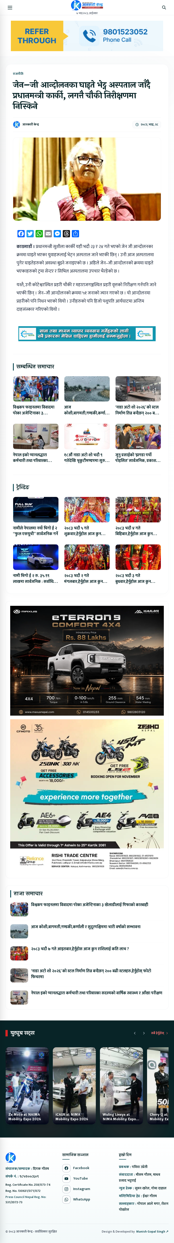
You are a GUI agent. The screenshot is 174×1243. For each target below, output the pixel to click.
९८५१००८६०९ (29, 1176)
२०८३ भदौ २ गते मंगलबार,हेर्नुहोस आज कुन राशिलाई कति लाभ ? (83, 581)
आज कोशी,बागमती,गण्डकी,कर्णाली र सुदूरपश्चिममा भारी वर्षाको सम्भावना (85, 927)
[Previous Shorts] (134, 1033)
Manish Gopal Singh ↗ (152, 1231)
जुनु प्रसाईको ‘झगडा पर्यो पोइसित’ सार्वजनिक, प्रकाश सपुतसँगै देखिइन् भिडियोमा (135, 461)
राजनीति (18, 74)
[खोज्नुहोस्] (164, 7)
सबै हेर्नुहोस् (157, 1033)
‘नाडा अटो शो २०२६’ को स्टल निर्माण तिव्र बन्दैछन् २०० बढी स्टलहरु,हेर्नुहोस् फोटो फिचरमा (138, 413)
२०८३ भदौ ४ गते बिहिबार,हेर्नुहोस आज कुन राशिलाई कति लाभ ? (134, 534)
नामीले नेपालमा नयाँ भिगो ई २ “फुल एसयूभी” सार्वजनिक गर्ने (35, 531)
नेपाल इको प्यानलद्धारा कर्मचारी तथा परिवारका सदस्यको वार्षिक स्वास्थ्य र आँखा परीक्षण (96, 993)
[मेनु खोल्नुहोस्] (9, 7)
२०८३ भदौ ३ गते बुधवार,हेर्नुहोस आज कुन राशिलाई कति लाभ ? (133, 581)
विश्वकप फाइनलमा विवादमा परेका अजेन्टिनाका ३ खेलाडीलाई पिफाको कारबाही (34, 413)
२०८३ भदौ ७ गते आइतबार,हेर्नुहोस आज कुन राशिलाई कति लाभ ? (80, 949)
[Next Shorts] (143, 1033)
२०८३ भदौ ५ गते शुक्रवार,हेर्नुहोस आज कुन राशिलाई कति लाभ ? (82, 534)
